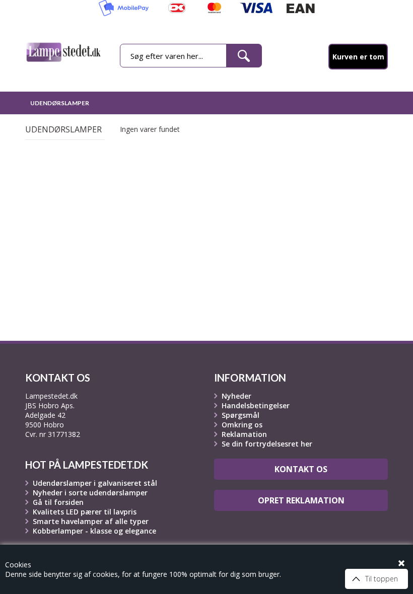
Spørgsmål (240, 415)
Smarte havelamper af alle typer (91, 521)
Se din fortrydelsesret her (267, 444)
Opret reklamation (301, 500)
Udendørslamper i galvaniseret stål (95, 483)
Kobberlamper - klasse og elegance (94, 531)
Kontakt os (300, 469)
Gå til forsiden (58, 502)
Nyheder (236, 396)
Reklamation (244, 434)
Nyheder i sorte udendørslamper (90, 492)
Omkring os (242, 424)
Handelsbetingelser (256, 405)
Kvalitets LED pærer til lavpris (84, 511)
